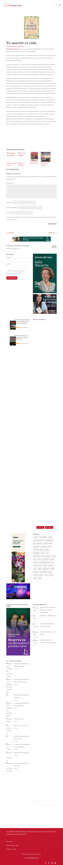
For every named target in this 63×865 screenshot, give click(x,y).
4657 (22, 327)
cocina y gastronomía (47, 543)
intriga (39, 559)
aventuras (50, 537)
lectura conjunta (45, 559)
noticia (35, 565)
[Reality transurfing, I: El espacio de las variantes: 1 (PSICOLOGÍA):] (12, 341)
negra (52, 562)
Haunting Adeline (19, 719)
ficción (47, 553)
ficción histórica (37, 556)
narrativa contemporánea (44, 562)
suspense (51, 575)
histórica (53, 556)
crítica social (43, 546)
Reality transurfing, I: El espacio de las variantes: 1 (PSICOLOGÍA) (21, 337)
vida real (39, 578)
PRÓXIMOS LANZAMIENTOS (22, 752)
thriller (35, 578)
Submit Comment (52, 223)
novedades (45, 565)
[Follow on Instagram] (52, 863)
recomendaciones (43, 571)
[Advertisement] (45, 670)
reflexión (50, 571)
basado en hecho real (49, 540)
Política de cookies (11, 849)
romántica (36, 575)
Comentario (10, 183)
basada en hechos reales (38, 540)
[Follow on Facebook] (45, 863)
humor (35, 559)
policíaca (39, 568)
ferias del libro (36, 553)
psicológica (36, 571)
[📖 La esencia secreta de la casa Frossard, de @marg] (51, 423)
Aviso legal (9, 841)
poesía (35, 568)
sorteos (45, 575)
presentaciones (46, 568)
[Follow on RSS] (55, 863)
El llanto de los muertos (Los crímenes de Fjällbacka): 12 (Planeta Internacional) (22, 321)
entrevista (36, 549)
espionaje (47, 549)
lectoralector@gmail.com (31, 858)
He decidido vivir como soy (21, 726)
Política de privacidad (12, 845)
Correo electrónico (12, 207)
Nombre (9, 202)
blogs (35, 543)
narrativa (35, 562)
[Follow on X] (48, 863)
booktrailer (39, 543)
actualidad (36, 537)
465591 (22, 343)
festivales (42, 553)
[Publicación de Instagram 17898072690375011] (38, 326)
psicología (52, 568)
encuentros (49, 546)
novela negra (51, 565)
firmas (43, 556)
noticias (39, 565)
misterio (52, 559)
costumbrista (36, 546)
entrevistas (41, 549)
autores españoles (43, 537)
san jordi (41, 575)
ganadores (48, 556)
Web (7, 213)
